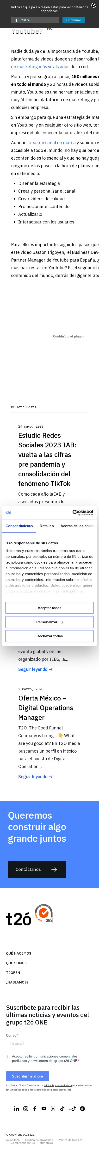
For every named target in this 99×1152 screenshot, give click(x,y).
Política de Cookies (70, 1140)
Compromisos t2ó (23, 1142)
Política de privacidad (39, 1140)
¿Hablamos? (17, 982)
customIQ (46, 1142)
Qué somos (16, 963)
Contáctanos (28, 869)
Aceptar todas (49, 608)
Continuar (73, 20)
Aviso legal (13, 1140)
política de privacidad (54, 1085)
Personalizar (46, 622)
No (49, 28)
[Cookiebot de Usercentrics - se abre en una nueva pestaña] (72, 513)
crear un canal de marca (51, 142)
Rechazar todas (50, 636)
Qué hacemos (18, 953)
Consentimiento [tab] (19, 526)
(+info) (68, 1085)
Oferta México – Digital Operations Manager (45, 708)
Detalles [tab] (46, 526)
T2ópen (13, 972)
